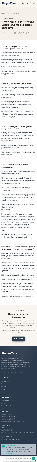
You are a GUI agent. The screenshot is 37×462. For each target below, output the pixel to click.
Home (3, 13)
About (3, 389)
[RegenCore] (9, 3)
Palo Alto (3, 403)
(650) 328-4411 (8, 437)
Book (28, 3)
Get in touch (18, 339)
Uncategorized (15, 13)
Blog (8, 13)
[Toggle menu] (34, 3)
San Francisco (5, 400)
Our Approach (5, 381)
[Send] (33, 458)
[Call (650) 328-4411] (23, 3)
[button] (18, 449)
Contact (3, 392)
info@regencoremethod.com (12, 439)
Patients (3, 386)
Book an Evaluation (6, 406)
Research (4, 384)
